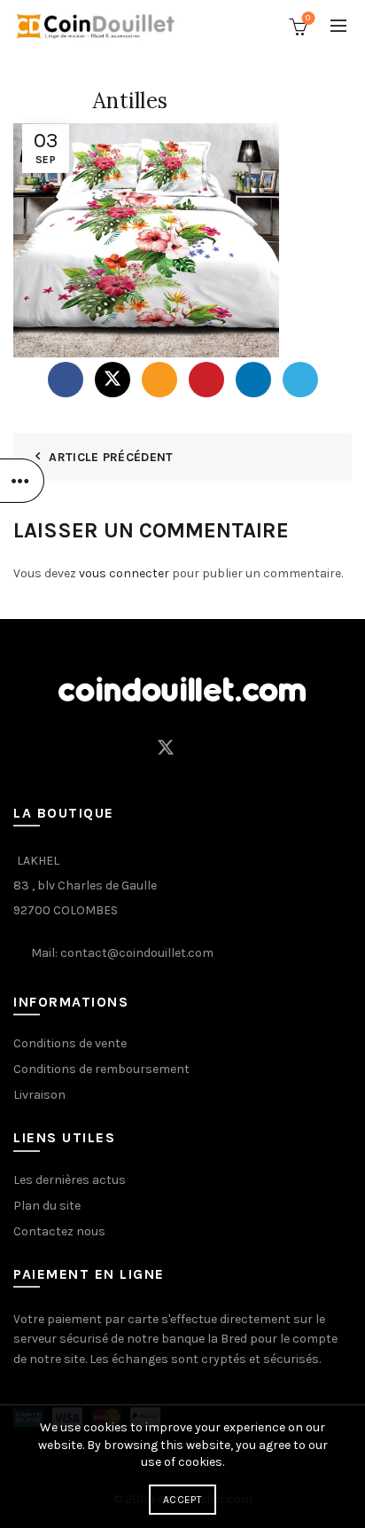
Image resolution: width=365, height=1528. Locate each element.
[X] (112, 379)
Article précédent (111, 457)
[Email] (159, 379)
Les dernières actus (69, 1179)
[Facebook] (65, 379)
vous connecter (124, 573)
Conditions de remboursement (101, 1069)
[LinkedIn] (253, 379)
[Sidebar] (22, 480)
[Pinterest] (206, 379)
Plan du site (47, 1205)
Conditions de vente (70, 1043)
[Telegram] (300, 379)
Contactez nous (59, 1231)
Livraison (39, 1094)
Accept (182, 1499)
